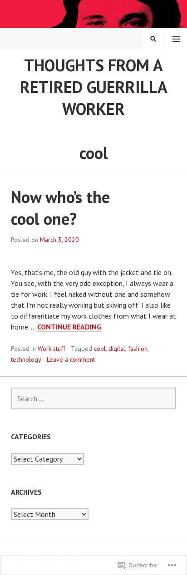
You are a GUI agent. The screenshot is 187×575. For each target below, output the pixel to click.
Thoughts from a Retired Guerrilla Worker (93, 86)
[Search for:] (93, 398)
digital (116, 348)
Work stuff (51, 348)
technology (26, 359)
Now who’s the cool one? (60, 207)
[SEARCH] (153, 39)
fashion (138, 348)
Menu (176, 39)
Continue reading (69, 327)
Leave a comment (71, 359)
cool (100, 348)
